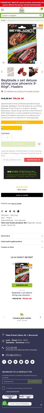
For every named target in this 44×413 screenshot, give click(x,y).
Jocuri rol (11, 225)
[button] (37, 63)
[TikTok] (21, 362)
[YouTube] (27, 362)
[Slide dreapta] (40, 317)
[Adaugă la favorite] (39, 144)
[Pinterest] (10, 211)
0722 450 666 (11, 348)
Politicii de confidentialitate (12, 391)
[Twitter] (6, 211)
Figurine (31, 223)
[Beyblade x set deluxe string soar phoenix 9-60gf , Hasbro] (22, 272)
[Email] (14, 211)
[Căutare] (22, 15)
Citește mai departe (22, 122)
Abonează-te (33, 160)
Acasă (3, 20)
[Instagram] (10, 362)
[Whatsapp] (18, 211)
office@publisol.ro (13, 355)
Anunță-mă (22, 285)
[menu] (2, 10)
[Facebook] (2, 211)
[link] (22, 317)
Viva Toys (14, 215)
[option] (22, 44)
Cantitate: (5, 133)
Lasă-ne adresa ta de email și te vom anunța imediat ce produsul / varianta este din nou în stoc (21, 153)
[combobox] (20, 15)
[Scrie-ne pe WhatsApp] (4, 403)
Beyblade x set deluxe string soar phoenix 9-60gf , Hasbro (22, 294)
